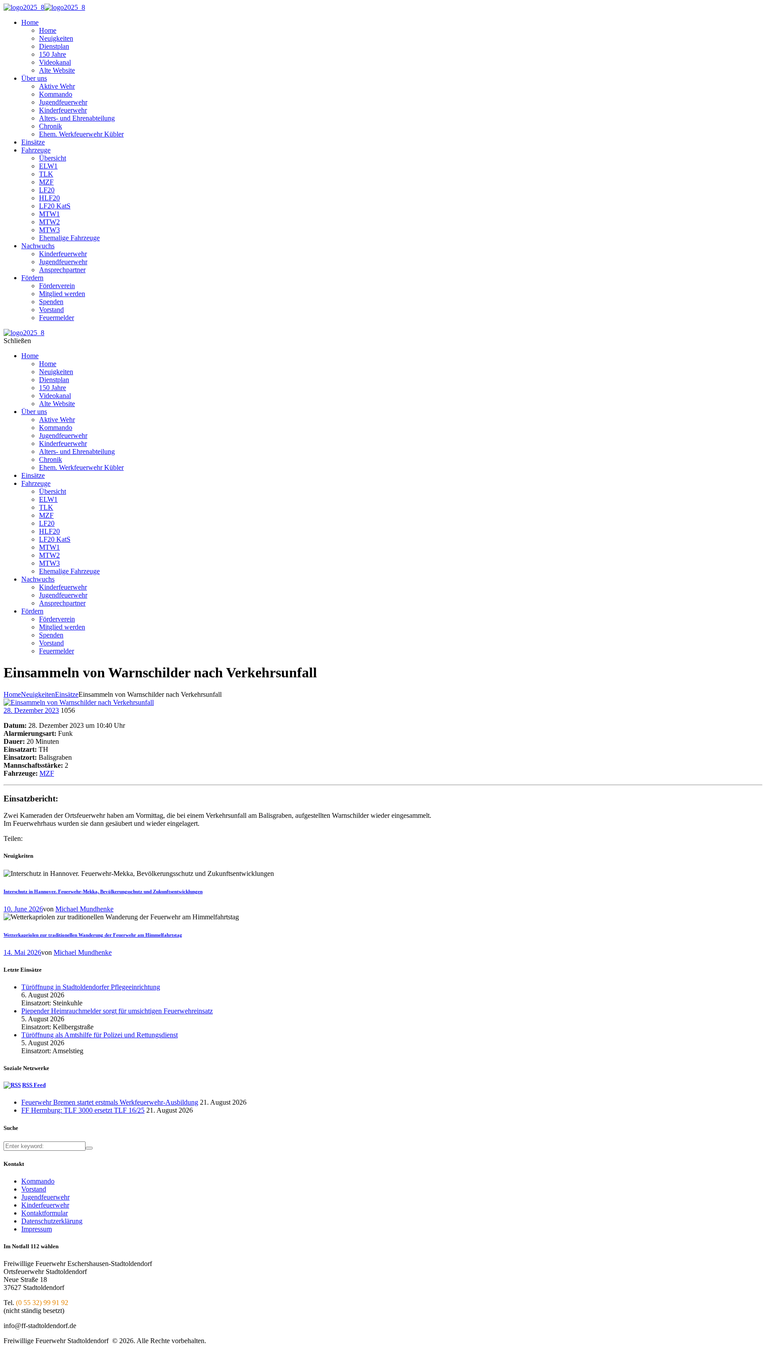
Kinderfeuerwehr (45, 1205)
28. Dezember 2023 (31, 710)
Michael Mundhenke (84, 909)
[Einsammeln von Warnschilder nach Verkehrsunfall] (79, 702)
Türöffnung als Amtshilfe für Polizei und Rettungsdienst (99, 1035)
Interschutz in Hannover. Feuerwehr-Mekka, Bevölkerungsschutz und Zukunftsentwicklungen (103, 891)
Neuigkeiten (38, 694)
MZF (46, 773)
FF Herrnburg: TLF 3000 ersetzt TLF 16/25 (83, 1110)
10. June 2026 (23, 909)
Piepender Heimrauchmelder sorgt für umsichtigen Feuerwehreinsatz (117, 1011)
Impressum (36, 1229)
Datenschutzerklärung (51, 1221)
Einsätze (66, 694)
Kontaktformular (44, 1213)
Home (12, 694)
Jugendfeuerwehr (45, 1197)
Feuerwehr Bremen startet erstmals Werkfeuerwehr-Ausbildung (109, 1102)
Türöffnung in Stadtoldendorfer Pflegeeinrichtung (90, 987)
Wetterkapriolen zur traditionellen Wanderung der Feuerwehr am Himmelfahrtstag (93, 935)
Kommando (38, 1181)
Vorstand (33, 1189)
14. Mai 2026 (22, 952)
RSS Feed (34, 1085)
